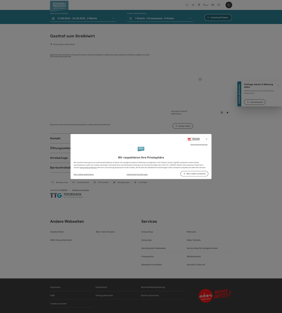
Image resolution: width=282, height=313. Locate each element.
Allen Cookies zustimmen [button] (196, 174)
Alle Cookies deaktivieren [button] (84, 174)
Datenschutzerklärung (199, 144)
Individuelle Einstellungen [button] (137, 174)
